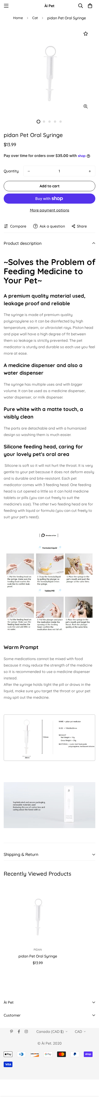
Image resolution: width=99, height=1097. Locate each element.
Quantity (11, 171)
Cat (35, 18)
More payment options (49, 210)
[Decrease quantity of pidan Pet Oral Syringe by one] (28, 171)
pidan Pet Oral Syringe (37, 956)
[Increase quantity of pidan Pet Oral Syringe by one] (89, 171)
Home (18, 18)
